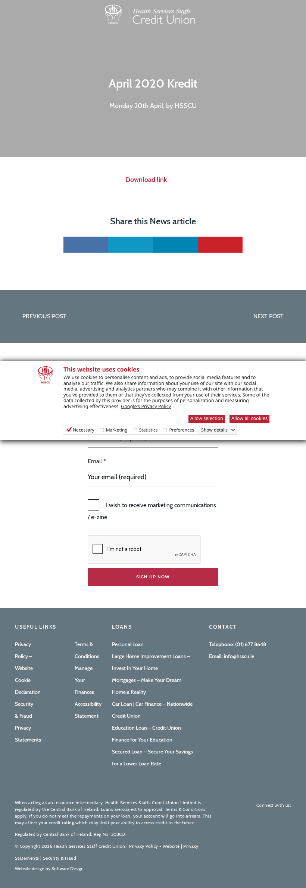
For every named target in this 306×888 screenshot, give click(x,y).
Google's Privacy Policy (146, 406)
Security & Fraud (59, 858)
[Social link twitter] (130, 245)
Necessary (83, 430)
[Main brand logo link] (149, 13)
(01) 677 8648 (250, 644)
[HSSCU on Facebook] (261, 817)
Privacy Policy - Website (154, 846)
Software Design (67, 868)
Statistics (148, 430)
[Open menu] (13, 18)
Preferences (181, 430)
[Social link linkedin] (175, 245)
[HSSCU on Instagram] (285, 817)
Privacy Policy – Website (24, 656)
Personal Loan (128, 644)
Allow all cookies (249, 418)
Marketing (117, 430)
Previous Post (44, 316)
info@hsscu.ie (238, 656)
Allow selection (206, 418)
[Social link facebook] (85, 245)
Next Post (268, 316)
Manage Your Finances (84, 680)
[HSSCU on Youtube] (273, 817)
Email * (97, 461)
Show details (214, 430)
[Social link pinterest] (220, 245)
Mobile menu (24, 28)
